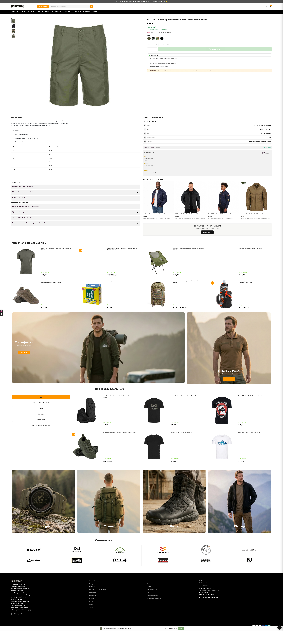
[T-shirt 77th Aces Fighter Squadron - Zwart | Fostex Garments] (222, 410)
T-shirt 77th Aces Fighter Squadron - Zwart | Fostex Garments (255, 395)
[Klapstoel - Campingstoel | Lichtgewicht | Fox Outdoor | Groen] (158, 261)
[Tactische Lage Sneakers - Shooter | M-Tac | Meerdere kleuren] (86, 446)
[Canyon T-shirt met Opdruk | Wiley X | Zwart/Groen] (154, 410)
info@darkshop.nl (213, 591)
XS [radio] (149, 44)
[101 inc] (249, 560)
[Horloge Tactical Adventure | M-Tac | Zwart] (224, 261)
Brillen (94, 12)
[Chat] (279, 627)
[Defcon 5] (206, 550)
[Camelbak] (120, 560)
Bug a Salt (86, 12)
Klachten (149, 587)
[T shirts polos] (229, 348)
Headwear (58, 12)
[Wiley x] (76, 550)
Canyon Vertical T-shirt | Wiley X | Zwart (181, 432)
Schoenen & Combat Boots (97, 589)
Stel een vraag (207, 232)
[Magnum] (76, 560)
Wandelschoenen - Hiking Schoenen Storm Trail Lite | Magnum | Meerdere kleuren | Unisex (55, 281)
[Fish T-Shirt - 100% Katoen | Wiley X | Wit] (222, 446)
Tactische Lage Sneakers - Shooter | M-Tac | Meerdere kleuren (120, 432)
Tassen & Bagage (47, 12)
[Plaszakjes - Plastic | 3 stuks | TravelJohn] (92, 294)
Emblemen (92, 592)
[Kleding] (239, 501)
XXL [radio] (168, 44)
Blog (148, 592)
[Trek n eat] (249, 550)
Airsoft (91, 604)
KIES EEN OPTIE (216, 49)
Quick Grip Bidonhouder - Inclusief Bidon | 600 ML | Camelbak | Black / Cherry (253, 281)
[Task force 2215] (206, 560)
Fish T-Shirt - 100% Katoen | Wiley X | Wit (249, 432)
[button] (168, 29)
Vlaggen (92, 584)
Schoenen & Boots (34, 12)
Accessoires (77, 12)
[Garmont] (163, 550)
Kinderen (67, 12)
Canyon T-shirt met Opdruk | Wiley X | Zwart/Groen (185, 395)
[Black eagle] (120, 550)
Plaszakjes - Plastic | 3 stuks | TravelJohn (118, 281)
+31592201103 (210, 588)
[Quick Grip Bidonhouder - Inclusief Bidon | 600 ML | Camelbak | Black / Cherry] (224, 294)
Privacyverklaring (152, 595)
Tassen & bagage (94, 581)
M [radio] (156, 44)
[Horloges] (43, 501)
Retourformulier (152, 589)
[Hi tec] (33, 550)
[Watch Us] (15, 614)
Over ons (149, 584)
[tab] (13, 20)
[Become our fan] (11, 614)
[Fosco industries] (163, 560)
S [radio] (152, 44)
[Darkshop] (17, 6)
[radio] (149, 38)
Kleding (23, 12)
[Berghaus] (33, 560)
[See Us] (18, 614)
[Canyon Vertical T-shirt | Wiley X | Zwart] (154, 446)
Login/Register (267, 6)
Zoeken (91, 6)
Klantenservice (151, 581)
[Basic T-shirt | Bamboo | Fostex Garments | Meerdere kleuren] (26, 261)
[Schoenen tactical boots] (174, 501)
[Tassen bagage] (108, 501)
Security (91, 607)
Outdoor (15, 12)
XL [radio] (164, 44)
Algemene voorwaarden (154, 598)
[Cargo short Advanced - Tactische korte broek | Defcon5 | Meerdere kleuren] (92, 261)
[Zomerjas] (98, 347)
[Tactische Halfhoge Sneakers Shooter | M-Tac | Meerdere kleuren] (86, 410)
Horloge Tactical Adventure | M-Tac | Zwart (251, 248)
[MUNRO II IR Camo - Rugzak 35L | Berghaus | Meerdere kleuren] (158, 294)
